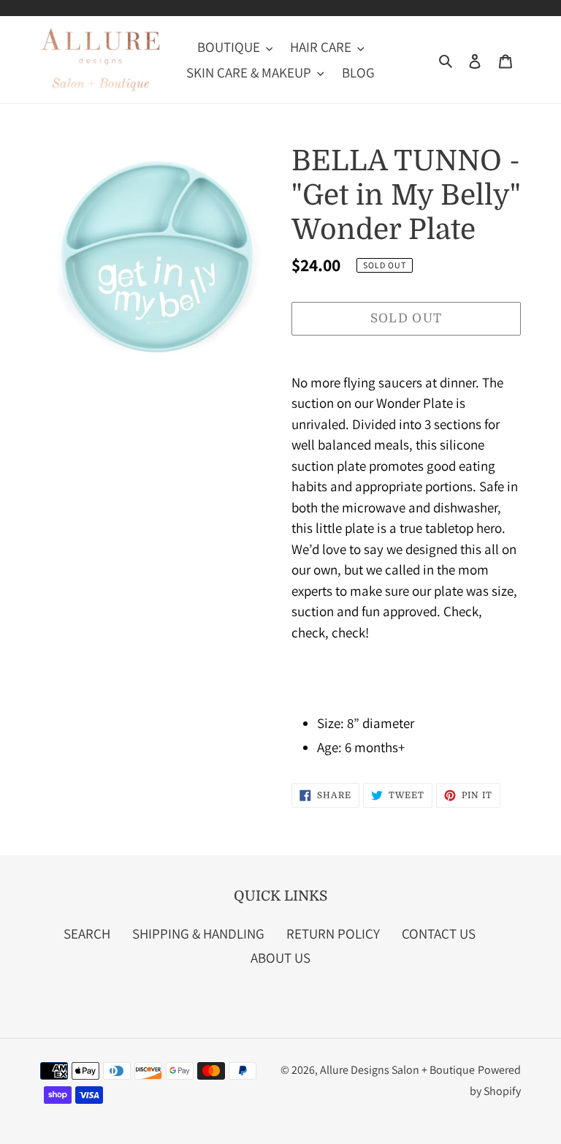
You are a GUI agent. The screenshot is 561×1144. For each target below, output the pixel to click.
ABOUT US (280, 957)
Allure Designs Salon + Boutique (397, 1069)
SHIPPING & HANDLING (198, 933)
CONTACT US (439, 933)
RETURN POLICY (333, 933)
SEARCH (87, 933)
